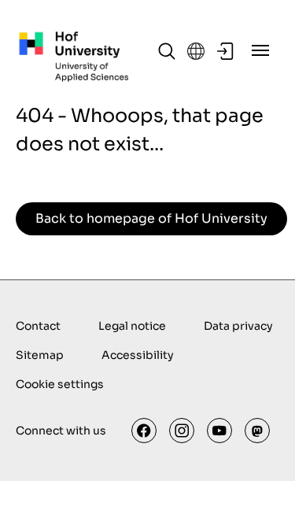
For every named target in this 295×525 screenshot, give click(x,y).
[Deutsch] (196, 51)
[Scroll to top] (260, 490)
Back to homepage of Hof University (151, 218)
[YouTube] (219, 430)
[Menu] (260, 50)
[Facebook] (144, 430)
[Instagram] (181, 430)
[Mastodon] (257, 430)
